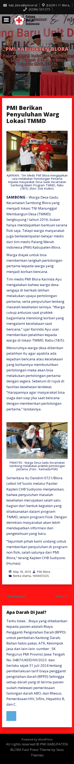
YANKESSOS (40, 576)
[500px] (11, 716)
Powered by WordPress (37, 739)
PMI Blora (43, 572)
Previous (17, 596)
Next (60, 596)
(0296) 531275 (39, 9)
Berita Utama (22, 576)
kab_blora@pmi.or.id (22, 5)
